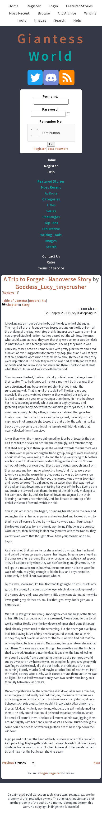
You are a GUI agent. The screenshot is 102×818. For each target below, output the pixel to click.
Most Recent (19, 13)
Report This (37, 301)
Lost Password (58, 149)
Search (59, 20)
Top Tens (51, 223)
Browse (44, 13)
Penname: (50, 96)
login (44, 773)
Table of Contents (15, 301)
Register (34, 6)
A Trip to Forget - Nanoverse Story (47, 279)
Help (77, 20)
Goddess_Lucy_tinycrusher (51, 287)
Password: (50, 109)
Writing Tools (51, 235)
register (55, 773)
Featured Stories (79, 6)
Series (51, 211)
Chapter (12, 305)
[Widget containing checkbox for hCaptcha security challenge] (63, 133)
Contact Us (51, 256)
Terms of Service (51, 268)
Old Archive (67, 13)
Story (25, 305)
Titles (51, 205)
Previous (8, 763)
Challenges (51, 217)
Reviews (8, 293)
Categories (51, 199)
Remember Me (50, 121)
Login (53, 6)
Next (96, 763)
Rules (51, 262)
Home (14, 6)
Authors (51, 193)
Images (40, 20)
